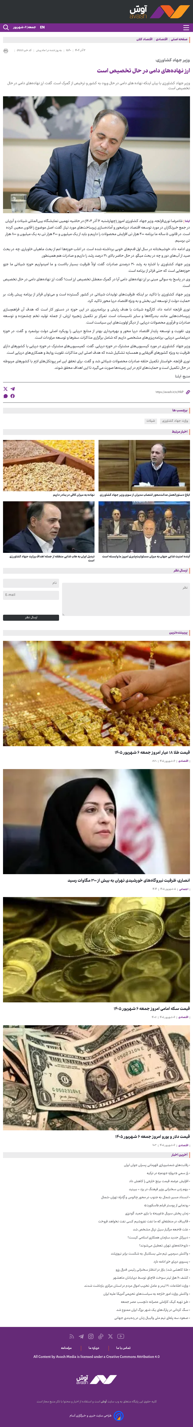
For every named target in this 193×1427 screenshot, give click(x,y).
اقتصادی (162, 40)
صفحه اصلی (179, 40)
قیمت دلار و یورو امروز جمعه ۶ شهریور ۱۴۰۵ (152, 1137)
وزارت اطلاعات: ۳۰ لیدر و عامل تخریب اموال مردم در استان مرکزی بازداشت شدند (136, 1286)
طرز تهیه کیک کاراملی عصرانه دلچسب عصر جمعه (154, 1302)
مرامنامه (67, 1348)
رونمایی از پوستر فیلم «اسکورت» (166, 1205)
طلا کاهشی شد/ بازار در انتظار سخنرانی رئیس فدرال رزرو (152, 1270)
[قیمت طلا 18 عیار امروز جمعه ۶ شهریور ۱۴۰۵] (96, 693)
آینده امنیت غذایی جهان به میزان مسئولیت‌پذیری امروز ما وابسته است (146, 557)
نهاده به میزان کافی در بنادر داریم (73, 495)
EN (42, 27)
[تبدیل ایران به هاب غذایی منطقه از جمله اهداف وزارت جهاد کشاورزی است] (48, 527)
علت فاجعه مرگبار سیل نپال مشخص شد (160, 1230)
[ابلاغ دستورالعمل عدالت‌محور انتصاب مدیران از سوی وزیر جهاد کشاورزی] (144, 466)
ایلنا (187, 221)
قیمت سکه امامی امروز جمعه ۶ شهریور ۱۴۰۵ (152, 1009)
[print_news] (8, 51)
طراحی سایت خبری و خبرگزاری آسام (91, 1416)
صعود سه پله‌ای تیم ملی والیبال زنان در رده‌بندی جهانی (151, 1318)
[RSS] (72, 1336)
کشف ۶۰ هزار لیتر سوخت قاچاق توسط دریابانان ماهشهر (150, 1278)
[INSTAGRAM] (91, 1336)
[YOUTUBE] (120, 1336)
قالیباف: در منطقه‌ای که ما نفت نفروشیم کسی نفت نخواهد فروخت (143, 1222)
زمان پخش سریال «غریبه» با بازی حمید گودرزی (156, 1214)
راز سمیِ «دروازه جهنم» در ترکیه (167, 1173)
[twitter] (5, 388)
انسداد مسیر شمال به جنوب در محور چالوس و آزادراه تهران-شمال (144, 1197)
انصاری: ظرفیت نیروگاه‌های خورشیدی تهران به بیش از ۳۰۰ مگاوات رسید (129, 881)
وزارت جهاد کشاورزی (175, 421)
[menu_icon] (186, 27)
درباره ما (95, 1348)
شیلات (151, 421)
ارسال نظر (31, 618)
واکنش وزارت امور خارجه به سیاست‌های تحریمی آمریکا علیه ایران (145, 1294)
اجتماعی (183, 889)
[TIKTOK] (101, 1336)
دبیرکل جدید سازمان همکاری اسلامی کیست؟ (158, 1238)
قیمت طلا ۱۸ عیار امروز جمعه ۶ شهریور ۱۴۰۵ (152, 753)
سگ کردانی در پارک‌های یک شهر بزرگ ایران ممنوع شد (152, 1310)
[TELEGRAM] (81, 1336)
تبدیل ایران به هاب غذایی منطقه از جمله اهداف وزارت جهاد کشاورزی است (52, 559)
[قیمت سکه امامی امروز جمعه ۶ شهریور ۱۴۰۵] (96, 949)
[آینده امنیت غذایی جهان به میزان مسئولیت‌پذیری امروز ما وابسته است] (144, 527)
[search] (5, 27)
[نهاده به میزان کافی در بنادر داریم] (48, 466)
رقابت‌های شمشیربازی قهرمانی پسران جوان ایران (156, 1165)
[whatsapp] (5, 396)
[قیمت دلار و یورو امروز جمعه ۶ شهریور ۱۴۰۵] (96, 1078)
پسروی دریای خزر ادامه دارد (171, 1262)
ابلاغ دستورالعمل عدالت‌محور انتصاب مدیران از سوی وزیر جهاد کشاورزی (145, 495)
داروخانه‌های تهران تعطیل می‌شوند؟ (163, 1246)
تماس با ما (124, 1348)
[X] (110, 1336)
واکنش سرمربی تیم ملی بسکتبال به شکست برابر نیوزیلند (149, 1254)
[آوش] (96, 11)
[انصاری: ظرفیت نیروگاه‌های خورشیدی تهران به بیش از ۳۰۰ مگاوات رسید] (96, 821)
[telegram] (12, 388)
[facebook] (12, 395)
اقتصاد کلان (144, 40)
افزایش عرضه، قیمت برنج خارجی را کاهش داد (158, 1181)
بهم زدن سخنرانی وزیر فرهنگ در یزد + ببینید (158, 1189)
